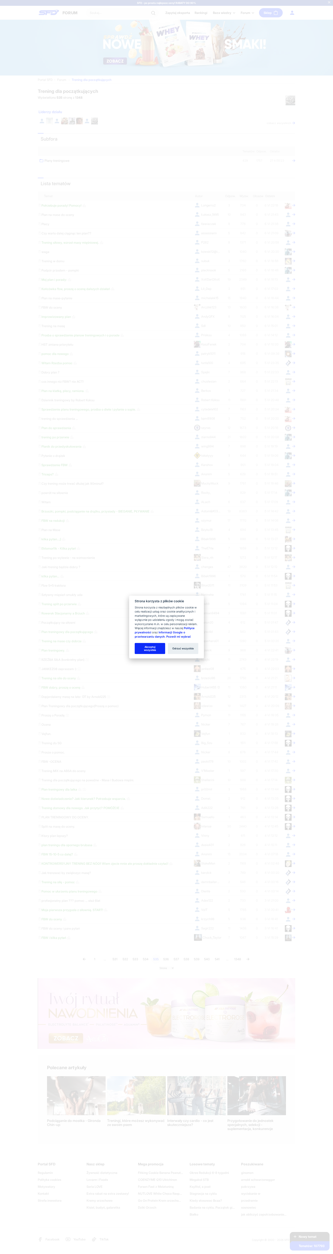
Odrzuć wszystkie (183, 648)
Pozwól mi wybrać (178, 636)
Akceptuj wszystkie (150, 648)
